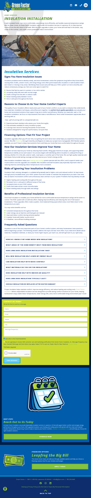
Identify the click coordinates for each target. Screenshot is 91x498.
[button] (86, 5)
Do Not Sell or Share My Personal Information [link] (54, 487)
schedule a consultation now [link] (60, 429)
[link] (5, 489)
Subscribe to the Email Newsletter (15, 339)
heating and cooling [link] (36, 160)
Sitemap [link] (24, 487)
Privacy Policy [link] (72, 344)
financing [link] (19, 141)
